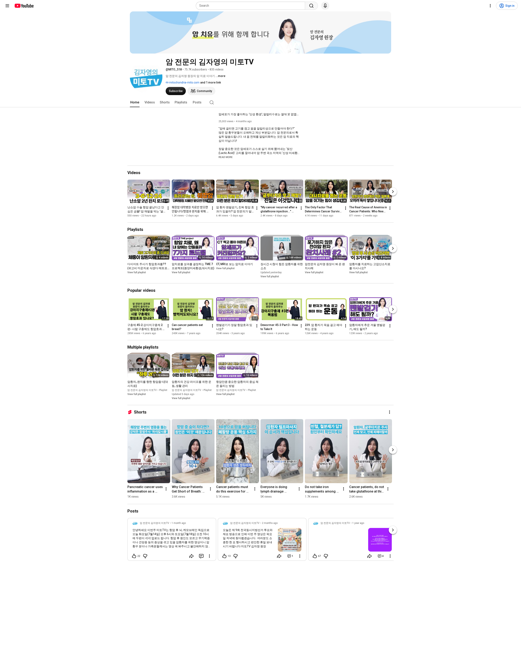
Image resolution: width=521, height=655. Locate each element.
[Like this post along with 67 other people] (315, 556)
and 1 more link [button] (210, 82)
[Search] (311, 6)
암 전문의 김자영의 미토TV (142, 390)
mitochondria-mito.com (184, 82)
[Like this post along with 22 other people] (134, 556)
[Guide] (7, 5)
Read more (226, 157)
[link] (171, 541)
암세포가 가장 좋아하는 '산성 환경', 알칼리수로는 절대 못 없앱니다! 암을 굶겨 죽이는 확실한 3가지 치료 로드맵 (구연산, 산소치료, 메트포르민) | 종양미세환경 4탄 (259, 114)
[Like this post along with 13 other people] (224, 556)
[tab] (135, 102)
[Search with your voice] (325, 6)
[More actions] (168, 208)
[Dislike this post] (145, 556)
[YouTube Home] (23, 5)
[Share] (191, 556)
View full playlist (136, 272)
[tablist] (260, 102)
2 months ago (270, 523)
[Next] (393, 192)
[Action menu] (209, 556)
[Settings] (490, 5)
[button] (226, 157)
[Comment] (201, 556)
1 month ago (179, 523)
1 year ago (358, 523)
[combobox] (251, 5)
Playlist (163, 390)
